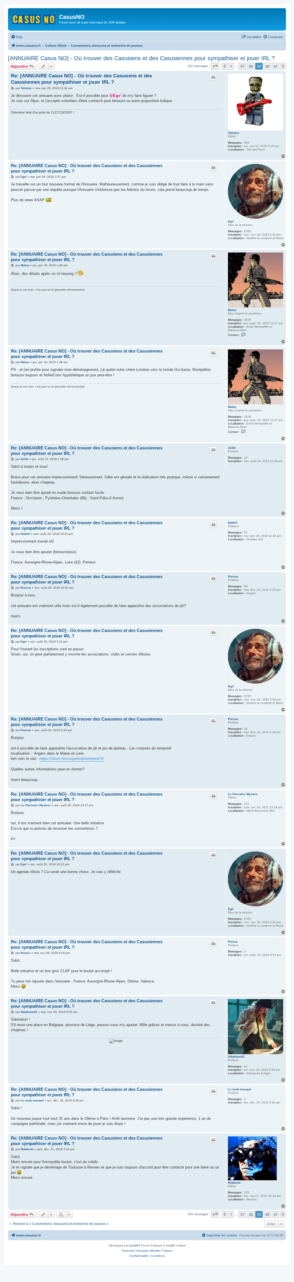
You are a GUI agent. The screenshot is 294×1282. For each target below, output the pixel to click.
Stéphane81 (236, 1056)
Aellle (232, 447)
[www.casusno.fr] (34, 18)
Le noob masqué (239, 1089)
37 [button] (242, 66)
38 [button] (251, 66)
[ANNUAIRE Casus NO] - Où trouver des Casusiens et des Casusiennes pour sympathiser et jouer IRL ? (141, 58)
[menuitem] (16, 37)
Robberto (234, 1182)
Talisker (233, 132)
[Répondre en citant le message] (213, 77)
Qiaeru (168, 1250)
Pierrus (233, 576)
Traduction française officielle (140, 1250)
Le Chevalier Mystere (243, 794)
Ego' (231, 221)
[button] (215, 66)
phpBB (133, 1245)
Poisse (233, 941)
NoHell (232, 522)
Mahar (232, 310)
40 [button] (267, 66)
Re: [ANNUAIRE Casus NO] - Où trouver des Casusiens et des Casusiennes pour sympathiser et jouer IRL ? (81, 79)
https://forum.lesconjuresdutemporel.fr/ (72, 758)
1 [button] (231, 66)
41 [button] (276, 66)
